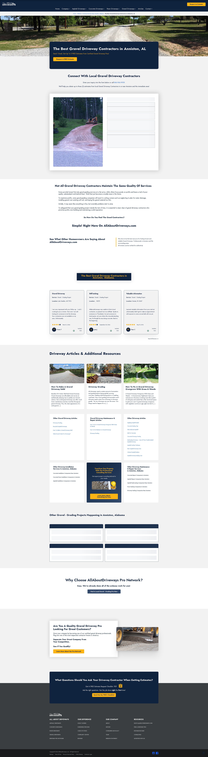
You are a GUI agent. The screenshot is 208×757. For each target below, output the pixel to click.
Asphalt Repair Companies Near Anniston (138, 479)
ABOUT (108, 723)
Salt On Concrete (131, 433)
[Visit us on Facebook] (156, 753)
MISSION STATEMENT (111, 738)
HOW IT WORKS (82, 723)
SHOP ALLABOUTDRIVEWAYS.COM (143, 723)
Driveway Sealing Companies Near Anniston (139, 490)
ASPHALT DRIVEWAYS (55, 723)
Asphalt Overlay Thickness (133, 445)
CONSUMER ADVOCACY (112, 731)
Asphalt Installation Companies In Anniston (64, 481)
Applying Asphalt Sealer (133, 422)
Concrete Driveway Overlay (134, 436)
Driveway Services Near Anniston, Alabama (93, 13)
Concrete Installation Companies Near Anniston (65, 473)
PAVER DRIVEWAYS (55, 731)
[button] (66, 9)
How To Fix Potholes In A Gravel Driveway (100, 430)
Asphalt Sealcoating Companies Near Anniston (139, 483)
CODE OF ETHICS (82, 731)
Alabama (79, 13)
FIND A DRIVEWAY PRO (140, 727)
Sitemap (51, 754)
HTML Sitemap (79, 754)
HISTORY (108, 727)
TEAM (107, 734)
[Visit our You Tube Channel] (153, 753)
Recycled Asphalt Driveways (60, 426)
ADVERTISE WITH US (139, 738)
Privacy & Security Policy (68, 754)
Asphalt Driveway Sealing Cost (134, 455)
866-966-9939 (119, 82)
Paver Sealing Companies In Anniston (137, 487)
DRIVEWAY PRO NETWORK (57, 738)
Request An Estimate (196, 4)
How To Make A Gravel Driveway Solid (62, 430)
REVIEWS (80, 738)
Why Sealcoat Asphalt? (133, 429)
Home (74, 13)
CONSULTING (137, 734)
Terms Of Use (58, 754)
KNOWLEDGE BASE (139, 731)
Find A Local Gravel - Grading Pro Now (104, 591)
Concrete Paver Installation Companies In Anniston (66, 477)
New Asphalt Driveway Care (134, 448)
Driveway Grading (57, 423)
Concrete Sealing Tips (132, 426)
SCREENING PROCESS (83, 727)
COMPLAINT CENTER (83, 734)
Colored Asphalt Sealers (133, 452)
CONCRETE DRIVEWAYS (56, 727)
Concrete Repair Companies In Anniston (138, 475)
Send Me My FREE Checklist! (104, 695)
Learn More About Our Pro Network (68, 651)
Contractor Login (88, 754)
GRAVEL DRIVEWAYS (55, 734)
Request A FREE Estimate (65, 59)
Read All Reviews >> (153, 339)
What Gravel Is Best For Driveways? (62, 434)
